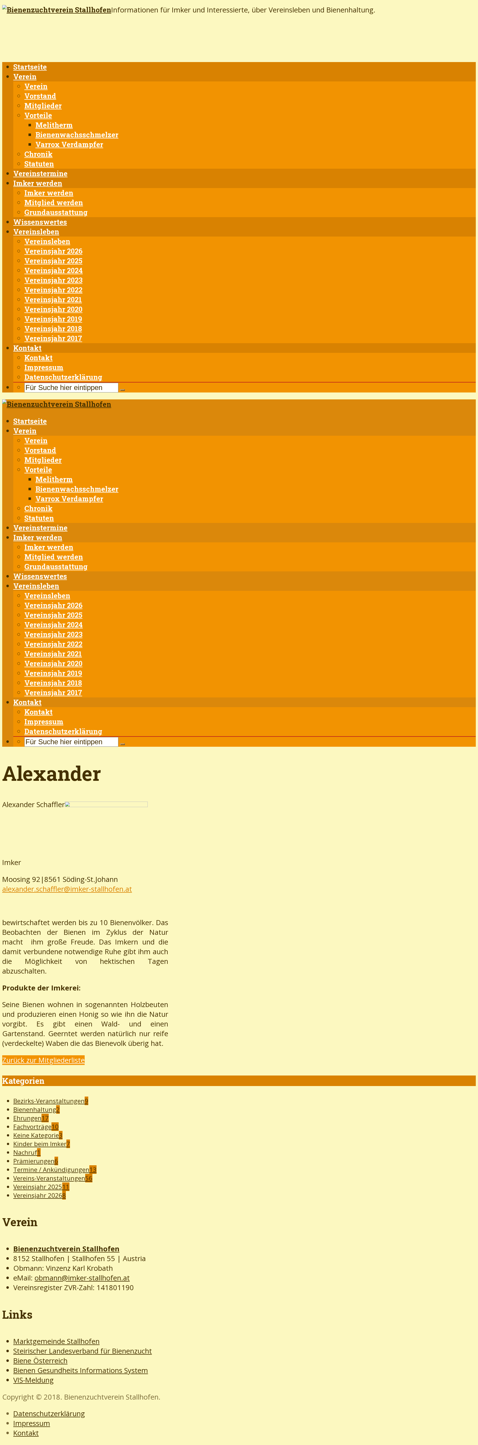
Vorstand (40, 96)
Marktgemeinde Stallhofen (56, 1341)
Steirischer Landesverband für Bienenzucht (82, 1351)
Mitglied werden (53, 202)
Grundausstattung (56, 212)
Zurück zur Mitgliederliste (43, 1060)
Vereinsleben (36, 231)
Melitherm (54, 125)
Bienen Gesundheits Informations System (80, 1370)
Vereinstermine (40, 173)
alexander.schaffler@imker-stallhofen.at (67, 889)
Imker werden (37, 183)
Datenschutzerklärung (63, 377)
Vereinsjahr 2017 (53, 338)
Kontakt (27, 348)
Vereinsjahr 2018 (53, 328)
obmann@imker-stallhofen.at (82, 1278)
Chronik (38, 154)
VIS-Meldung (33, 1380)
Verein (25, 76)
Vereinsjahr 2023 (53, 280)
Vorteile (38, 115)
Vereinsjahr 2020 (53, 309)
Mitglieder (43, 105)
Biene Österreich (40, 1361)
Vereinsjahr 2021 (53, 299)
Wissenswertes (40, 222)
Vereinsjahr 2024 (53, 270)
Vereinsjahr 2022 (53, 289)
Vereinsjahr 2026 (53, 251)
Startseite (30, 66)
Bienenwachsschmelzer (76, 134)
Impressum (43, 367)
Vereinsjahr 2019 (53, 319)
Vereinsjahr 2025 (53, 260)
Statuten (39, 163)
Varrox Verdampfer (69, 144)
